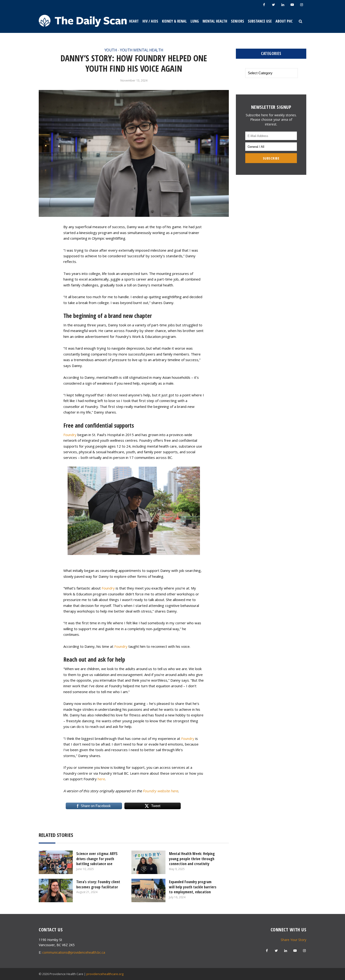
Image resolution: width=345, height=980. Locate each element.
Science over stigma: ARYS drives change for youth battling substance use (97, 858)
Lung (195, 21)
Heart (134, 21)
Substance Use (260, 21)
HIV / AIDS (150, 21)
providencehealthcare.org (104, 974)
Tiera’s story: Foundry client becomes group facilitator (98, 884)
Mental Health (215, 21)
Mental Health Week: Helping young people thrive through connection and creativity (192, 858)
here (101, 779)
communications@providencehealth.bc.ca (73, 952)
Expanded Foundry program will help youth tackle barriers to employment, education (192, 886)
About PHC (284, 21)
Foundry (70, 434)
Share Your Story (293, 939)
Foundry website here (160, 791)
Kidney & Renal (174, 21)
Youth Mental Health (141, 50)
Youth (110, 50)
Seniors (237, 21)
